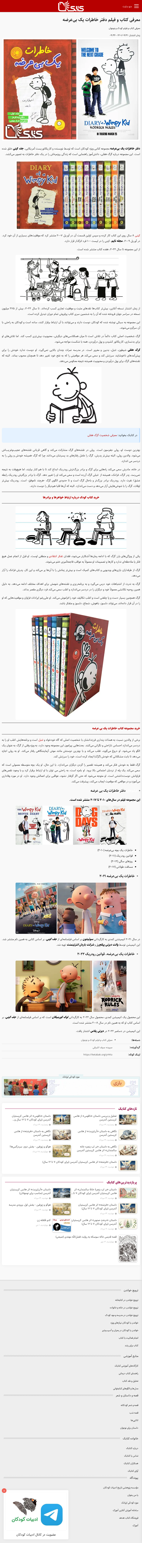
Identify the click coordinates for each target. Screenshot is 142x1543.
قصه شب (133, 1413)
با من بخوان (132, 1495)
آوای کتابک (133, 1471)
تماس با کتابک (131, 1456)
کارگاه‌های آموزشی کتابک (126, 1366)
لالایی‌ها (134, 1420)
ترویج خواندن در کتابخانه (126, 1300)
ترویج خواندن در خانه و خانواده (124, 1308)
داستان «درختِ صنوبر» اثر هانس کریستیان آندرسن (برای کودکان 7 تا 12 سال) (94, 1222)
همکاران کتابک (131, 1463)
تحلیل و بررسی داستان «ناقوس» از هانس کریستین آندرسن (95, 1118)
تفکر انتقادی (56, 556)
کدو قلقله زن (44, 1220)
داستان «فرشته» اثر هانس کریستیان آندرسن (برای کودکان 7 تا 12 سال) (80, 1162)
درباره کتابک (132, 1448)
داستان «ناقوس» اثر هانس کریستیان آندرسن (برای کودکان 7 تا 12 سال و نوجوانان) (31, 1118)
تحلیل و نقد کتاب (130, 1381)
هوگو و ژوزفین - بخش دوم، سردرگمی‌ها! (30, 1147)
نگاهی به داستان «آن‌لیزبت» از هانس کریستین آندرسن (97, 1133)
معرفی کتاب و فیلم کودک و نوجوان (124, 28)
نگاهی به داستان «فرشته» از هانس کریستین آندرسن (32, 1133)
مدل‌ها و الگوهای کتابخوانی (125, 1389)
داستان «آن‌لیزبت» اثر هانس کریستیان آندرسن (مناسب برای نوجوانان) (30, 1191)
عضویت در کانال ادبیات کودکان (36, 1534)
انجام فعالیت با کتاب (128, 1338)
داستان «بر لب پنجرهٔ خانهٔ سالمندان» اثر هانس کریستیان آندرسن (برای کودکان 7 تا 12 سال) (95, 1191)
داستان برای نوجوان (129, 1428)
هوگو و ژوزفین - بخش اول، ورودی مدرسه (30, 1205)
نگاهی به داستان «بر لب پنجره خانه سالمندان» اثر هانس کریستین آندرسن (97, 1148)
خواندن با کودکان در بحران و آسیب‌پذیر (120, 1330)
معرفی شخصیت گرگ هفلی (102, 435)
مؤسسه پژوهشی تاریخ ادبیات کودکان (120, 1488)
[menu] (136, 6)
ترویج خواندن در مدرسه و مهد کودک (121, 1315)
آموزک (135, 1525)
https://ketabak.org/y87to (97, 1055)
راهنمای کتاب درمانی (128, 1373)
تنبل (40, 740)
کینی (137, 235)
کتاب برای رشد (131, 1345)
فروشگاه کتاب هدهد (128, 1518)
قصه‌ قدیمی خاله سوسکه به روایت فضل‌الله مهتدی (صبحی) (86, 1237)
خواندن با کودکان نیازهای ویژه (124, 1323)
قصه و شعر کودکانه (129, 1405)
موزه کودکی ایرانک (129, 1503)
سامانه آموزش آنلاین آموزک (125, 1510)
